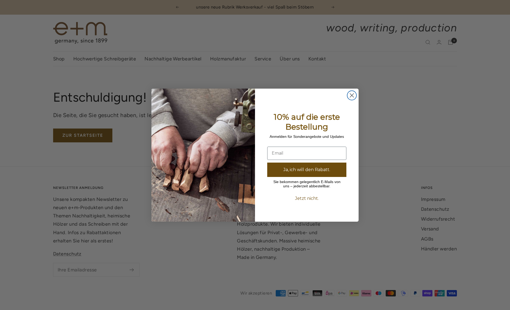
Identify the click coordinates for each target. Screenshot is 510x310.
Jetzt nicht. (307, 198)
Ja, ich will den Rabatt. (306, 169)
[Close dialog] (351, 95)
